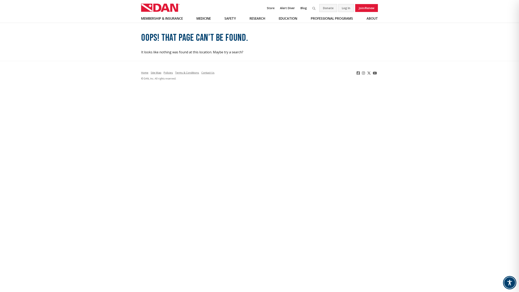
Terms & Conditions (187, 72)
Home (144, 72)
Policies (168, 72)
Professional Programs (332, 18)
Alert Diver (287, 8)
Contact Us (207, 72)
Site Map (156, 72)
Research (257, 18)
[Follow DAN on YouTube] (375, 73)
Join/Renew (366, 8)
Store (271, 8)
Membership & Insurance (162, 18)
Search (313, 8)
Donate (328, 8)
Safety (230, 18)
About (372, 18)
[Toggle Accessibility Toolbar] (509, 282)
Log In (346, 8)
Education (288, 18)
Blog (303, 8)
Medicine (203, 18)
